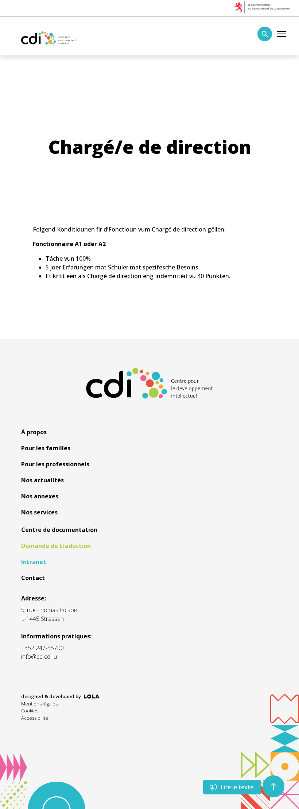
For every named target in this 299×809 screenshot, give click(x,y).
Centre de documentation (59, 530)
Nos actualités (42, 480)
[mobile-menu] (281, 33)
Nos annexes (39, 496)
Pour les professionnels (55, 464)
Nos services (39, 512)
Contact (33, 578)
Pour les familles (45, 448)
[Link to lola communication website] (92, 697)
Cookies (29, 710)
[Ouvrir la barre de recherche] (264, 34)
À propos (34, 432)
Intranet (33, 562)
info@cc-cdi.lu (39, 657)
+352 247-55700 (42, 648)
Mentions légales (39, 703)
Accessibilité (34, 718)
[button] (273, 786)
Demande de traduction (56, 546)
